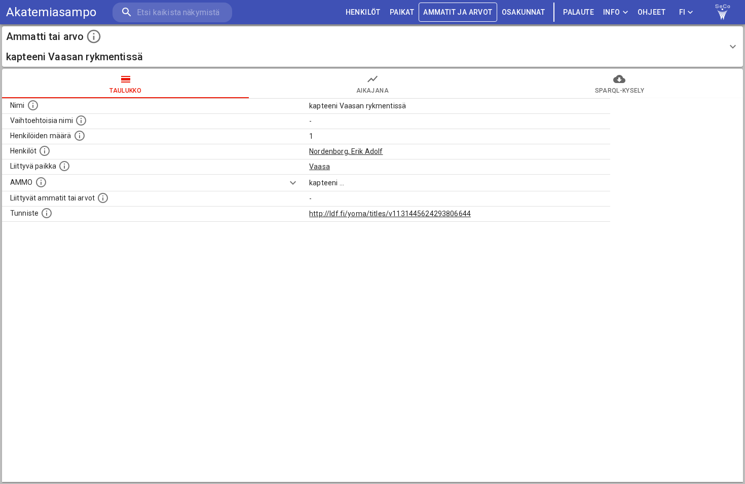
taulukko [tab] (125, 90)
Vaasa (319, 167)
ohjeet (651, 12)
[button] (372, 46)
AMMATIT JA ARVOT (457, 12)
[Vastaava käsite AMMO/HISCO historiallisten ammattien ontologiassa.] (41, 182)
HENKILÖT (363, 12)
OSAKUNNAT (523, 12)
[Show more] (293, 183)
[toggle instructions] (94, 36)
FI (682, 12)
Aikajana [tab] (372, 90)
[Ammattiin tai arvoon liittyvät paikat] (64, 166)
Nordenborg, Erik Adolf (346, 151)
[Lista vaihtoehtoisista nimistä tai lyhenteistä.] (81, 120)
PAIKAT (402, 12)
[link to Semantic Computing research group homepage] (722, 12)
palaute (578, 12)
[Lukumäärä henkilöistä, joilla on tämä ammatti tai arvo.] (79, 136)
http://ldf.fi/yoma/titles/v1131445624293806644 (390, 214)
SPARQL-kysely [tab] (619, 90)
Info (611, 12)
